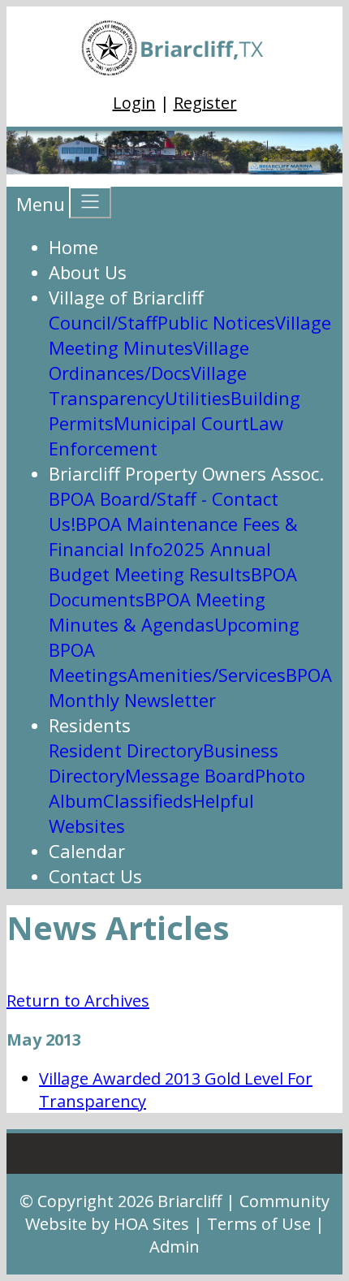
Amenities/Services (206, 674)
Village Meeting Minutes (190, 335)
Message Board (190, 775)
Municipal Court (181, 423)
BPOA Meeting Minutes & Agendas (157, 611)
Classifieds (147, 800)
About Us (88, 272)
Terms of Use (259, 1224)
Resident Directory (126, 750)
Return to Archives (77, 1000)
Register (205, 103)
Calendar (87, 851)
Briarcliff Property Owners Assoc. (186, 473)
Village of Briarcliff (126, 297)
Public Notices (216, 322)
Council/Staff (103, 322)
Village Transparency (148, 385)
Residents (90, 725)
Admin (174, 1246)
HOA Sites (151, 1224)
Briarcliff (189, 1201)
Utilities (198, 398)
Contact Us (95, 876)
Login (134, 103)
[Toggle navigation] (90, 202)
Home (73, 247)
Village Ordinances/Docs (149, 360)
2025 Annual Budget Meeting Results (160, 561)
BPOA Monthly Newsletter (190, 687)
